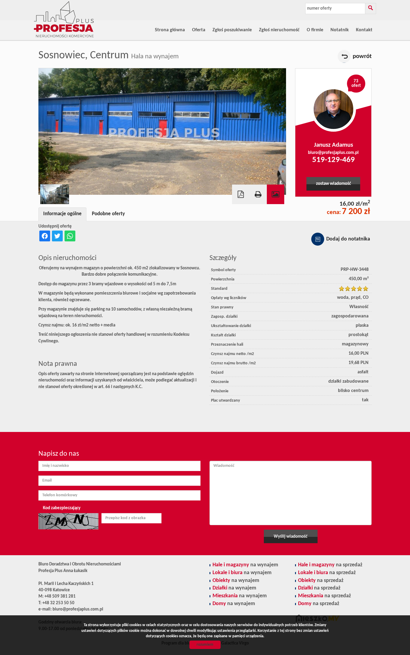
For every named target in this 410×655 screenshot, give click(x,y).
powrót (362, 56)
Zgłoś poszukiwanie (232, 30)
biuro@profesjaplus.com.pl (333, 153)
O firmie (315, 30)
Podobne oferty (108, 214)
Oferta (198, 30)
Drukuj (258, 194)
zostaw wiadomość (333, 184)
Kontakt (364, 30)
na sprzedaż (330, 565)
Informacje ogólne (62, 214)
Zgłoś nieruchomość (279, 30)
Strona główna (170, 30)
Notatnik (339, 30)
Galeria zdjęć (275, 194)
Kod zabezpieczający (61, 508)
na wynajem (245, 565)
